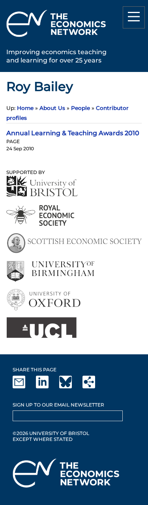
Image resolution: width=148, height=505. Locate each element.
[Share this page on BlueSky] (70, 387)
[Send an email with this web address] (24, 387)
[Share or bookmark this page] (93, 387)
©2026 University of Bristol (51, 433)
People (80, 108)
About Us (52, 108)
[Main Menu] (134, 17)
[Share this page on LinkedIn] (47, 387)
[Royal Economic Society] (40, 215)
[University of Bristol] (42, 186)
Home (25, 108)
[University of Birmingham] (50, 271)
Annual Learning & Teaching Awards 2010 (72, 133)
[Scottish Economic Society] (74, 243)
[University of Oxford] (44, 299)
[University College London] (41, 328)
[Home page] (56, 38)
